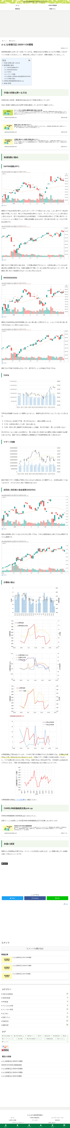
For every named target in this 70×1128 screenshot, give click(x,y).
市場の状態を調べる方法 (12, 63)
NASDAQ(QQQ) (12, 70)
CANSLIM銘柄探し (35, 1117)
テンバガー (35, 1120)
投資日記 (5, 863)
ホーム (12, 1117)
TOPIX (9, 72)
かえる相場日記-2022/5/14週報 (12, 1061)
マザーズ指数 (11, 74)
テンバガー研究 (35, 1009)
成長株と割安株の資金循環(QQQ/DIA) (19, 76)
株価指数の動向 (9, 65)
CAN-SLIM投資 (35, 994)
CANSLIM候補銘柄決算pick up (14, 81)
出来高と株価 (12, 1120)
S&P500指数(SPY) (13, 67)
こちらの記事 (19, 799)
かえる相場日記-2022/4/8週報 (11, 1076)
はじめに (35, 1013)
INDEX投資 (35, 998)
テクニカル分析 (35, 1005)
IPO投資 (35, 1001)
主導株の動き (11, 78)
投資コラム (35, 1017)
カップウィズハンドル (57, 1117)
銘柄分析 (35, 1025)
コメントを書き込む (35, 948)
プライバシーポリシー (18, 1122)
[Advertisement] (35, 24)
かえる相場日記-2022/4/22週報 (12, 1068)
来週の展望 (7, 83)
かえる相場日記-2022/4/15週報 (12, 1072)
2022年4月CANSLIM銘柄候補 (11, 1065)
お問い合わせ (51, 1122)
